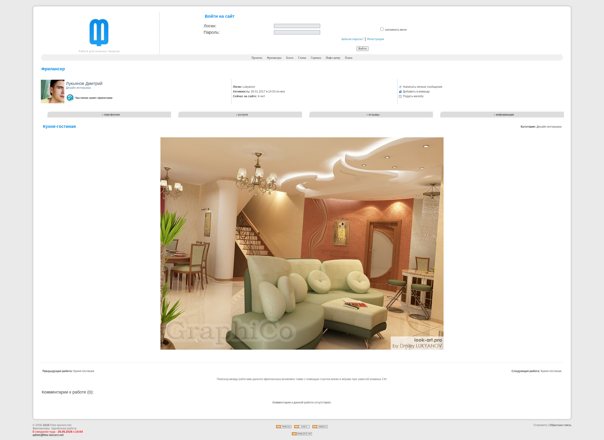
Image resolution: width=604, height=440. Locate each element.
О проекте (540, 425)
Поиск (348, 57)
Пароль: (212, 32)
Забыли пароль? (352, 39)
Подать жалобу (413, 96)
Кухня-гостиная (83, 371)
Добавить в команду (416, 91)
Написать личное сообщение (422, 86)
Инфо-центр (333, 57)
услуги (243, 114)
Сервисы (316, 57)
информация (505, 114)
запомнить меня (396, 29)
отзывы (374, 114)
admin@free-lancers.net (48, 435)
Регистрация (375, 39)
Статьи (302, 57)
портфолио (112, 114)
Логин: (210, 26)
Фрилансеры (274, 57)
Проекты (257, 57)
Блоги (289, 57)
